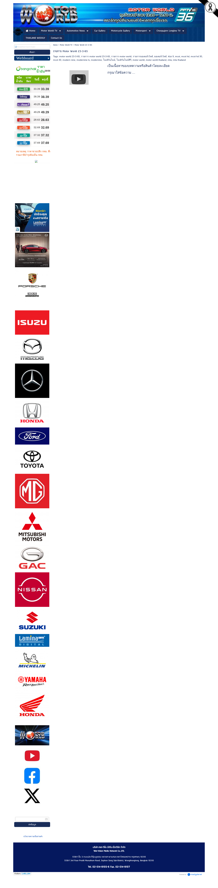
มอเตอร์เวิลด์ (160, 56)
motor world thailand (156, 60)
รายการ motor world (121, 56)
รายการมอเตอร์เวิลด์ (143, 56)
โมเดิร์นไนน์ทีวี (124, 60)
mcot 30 (57, 60)
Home (55, 45)
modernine (96, 60)
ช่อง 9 (171, 56)
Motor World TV (66, 45)
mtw (170, 60)
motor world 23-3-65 (69, 56)
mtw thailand (179, 60)
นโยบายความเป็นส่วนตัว (33, 836)
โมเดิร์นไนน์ (109, 60)
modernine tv (83, 60)
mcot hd (185, 56)
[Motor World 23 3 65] (79, 77)
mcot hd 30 (196, 56)
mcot (177, 56)
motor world (139, 60)
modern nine (69, 60)
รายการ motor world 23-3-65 (95, 56)
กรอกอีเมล (20, 815)
